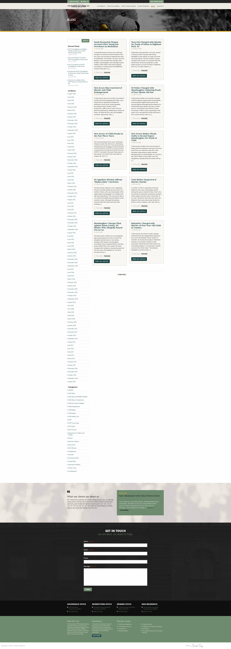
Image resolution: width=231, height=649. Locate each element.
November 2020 (72, 223)
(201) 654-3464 (122, 611)
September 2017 (73, 338)
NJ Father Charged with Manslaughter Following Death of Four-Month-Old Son (146, 90)
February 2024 (72, 113)
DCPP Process (72, 430)
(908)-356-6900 (74, 2)
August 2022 (72, 170)
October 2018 (72, 295)
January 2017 (72, 365)
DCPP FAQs (71, 426)
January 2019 (72, 286)
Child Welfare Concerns (124, 626)
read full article (101, 78)
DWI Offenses (72, 448)
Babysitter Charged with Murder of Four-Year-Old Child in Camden (146, 225)
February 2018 (72, 322)
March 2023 (71, 150)
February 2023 (72, 153)
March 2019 (71, 279)
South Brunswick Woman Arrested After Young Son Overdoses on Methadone (106, 44)
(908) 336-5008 (98, 611)
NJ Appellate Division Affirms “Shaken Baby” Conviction (108, 180)
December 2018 (72, 289)
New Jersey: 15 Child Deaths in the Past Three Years (108, 134)
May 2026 (71, 100)
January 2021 (72, 216)
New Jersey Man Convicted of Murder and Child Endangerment (108, 90)
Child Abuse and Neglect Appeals (77, 397)
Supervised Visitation (74, 464)
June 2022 (71, 176)
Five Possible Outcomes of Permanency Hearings (152, 631)
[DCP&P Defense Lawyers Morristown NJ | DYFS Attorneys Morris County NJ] (78, 6)
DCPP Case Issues (73, 423)
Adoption (70, 390)
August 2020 (72, 233)
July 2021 (70, 203)
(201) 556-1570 (73, 611)
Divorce (70, 438)
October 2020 (72, 226)
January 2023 (72, 157)
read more (150, 507)
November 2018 (72, 292)
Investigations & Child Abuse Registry (152, 626)
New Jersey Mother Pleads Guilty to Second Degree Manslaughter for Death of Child (144, 137)
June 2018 (71, 309)
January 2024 (72, 117)
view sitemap (96, 636)
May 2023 (71, 143)
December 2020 (72, 219)
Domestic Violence (73, 441)
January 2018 (72, 325)
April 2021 (71, 209)
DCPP (70, 420)
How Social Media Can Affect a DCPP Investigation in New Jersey (78, 58)
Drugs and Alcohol (147, 624)
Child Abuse (71, 393)
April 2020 (71, 246)
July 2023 (70, 137)
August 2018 (72, 302)
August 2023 (72, 133)
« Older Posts (122, 274)
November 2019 (72, 262)
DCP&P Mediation (123, 631)
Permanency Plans (73, 458)
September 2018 (73, 299)
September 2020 (73, 229)
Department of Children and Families (76, 434)
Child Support (72, 413)
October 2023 (72, 127)
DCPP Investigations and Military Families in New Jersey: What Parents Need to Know (77, 51)
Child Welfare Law (73, 416)
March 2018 (71, 319)
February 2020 (72, 252)
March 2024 (71, 110)
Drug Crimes (71, 445)
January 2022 (72, 190)
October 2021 (72, 196)
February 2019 (72, 282)
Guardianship (122, 628)
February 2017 (72, 362)
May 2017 (71, 352)
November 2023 (72, 123)
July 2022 (70, 173)
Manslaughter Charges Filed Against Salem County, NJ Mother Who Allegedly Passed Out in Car (108, 226)
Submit (88, 590)
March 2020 (71, 249)
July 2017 (70, 345)
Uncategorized (72, 471)
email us (85, 2)
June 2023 (71, 140)
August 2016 (72, 382)
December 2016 (72, 368)
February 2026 (72, 107)
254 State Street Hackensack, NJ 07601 (75, 608)
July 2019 (70, 269)
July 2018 (70, 305)
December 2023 (72, 120)
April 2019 (71, 276)
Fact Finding (145, 628)
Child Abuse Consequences (76, 400)
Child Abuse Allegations (124, 624)
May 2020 (71, 243)
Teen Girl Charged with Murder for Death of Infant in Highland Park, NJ (146, 44)
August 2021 (72, 199)
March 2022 (71, 183)
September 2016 (73, 378)
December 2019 (72, 259)
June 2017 (71, 348)
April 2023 (71, 147)
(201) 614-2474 (147, 611)
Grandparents (72, 451)
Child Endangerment (74, 406)
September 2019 (73, 266)
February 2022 (72, 186)
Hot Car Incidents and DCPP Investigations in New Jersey (76, 65)
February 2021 (72, 213)
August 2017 (72, 342)
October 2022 (72, 163)
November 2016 (72, 372)
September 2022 (73, 166)
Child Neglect (72, 410)
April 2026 (71, 104)
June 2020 (71, 239)
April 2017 (71, 355)
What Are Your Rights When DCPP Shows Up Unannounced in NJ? (78, 81)
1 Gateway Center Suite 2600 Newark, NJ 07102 (126, 608)
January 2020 (72, 256)
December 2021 (72, 193)
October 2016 (72, 375)
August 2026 (72, 94)
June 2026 (71, 97)
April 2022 (71, 180)
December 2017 (72, 329)
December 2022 (72, 160)
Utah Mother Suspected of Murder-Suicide (143, 180)
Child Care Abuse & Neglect (76, 403)
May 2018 (71, 312)
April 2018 (71, 315)
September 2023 (73, 130)
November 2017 (72, 332)
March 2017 (71, 358)
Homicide (107, 72)
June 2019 (71, 272)
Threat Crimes (72, 468)
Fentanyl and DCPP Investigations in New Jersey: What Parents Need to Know (78, 73)
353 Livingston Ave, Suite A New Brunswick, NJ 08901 (150, 608)
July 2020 (70, 236)
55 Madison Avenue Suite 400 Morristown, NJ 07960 (102, 608)
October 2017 (72, 335)
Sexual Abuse (72, 461)
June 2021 (71, 206)
